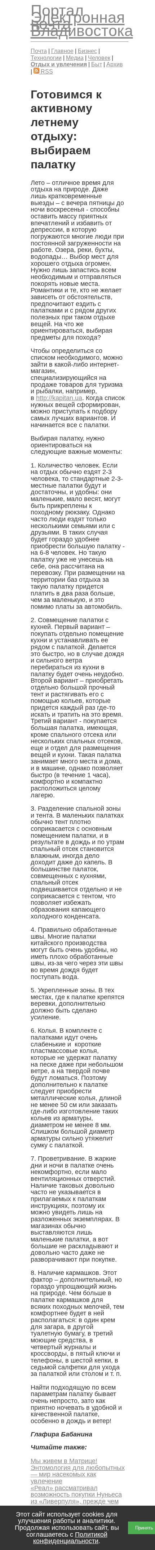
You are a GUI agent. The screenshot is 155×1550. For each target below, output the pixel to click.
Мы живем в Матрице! (64, 1461)
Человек (99, 57)
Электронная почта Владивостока (82, 24)
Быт (96, 64)
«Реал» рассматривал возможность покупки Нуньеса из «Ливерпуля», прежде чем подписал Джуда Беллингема (76, 1498)
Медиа (75, 57)
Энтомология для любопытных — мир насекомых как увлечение (78, 1474)
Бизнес (87, 51)
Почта (39, 51)
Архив (114, 64)
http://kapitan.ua (59, 398)
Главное (62, 51)
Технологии (46, 57)
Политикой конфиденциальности (70, 1538)
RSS (46, 71)
